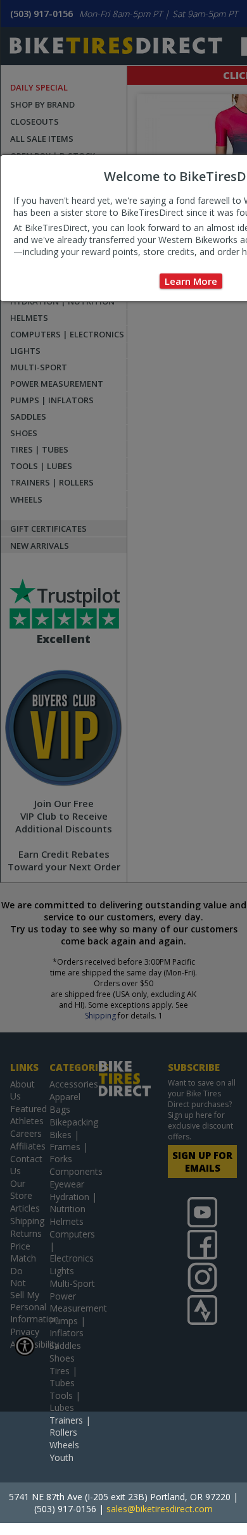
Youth (61, 1457)
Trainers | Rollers (70, 1426)
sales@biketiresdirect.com (159, 1509)
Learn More (191, 281)
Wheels (64, 1445)
